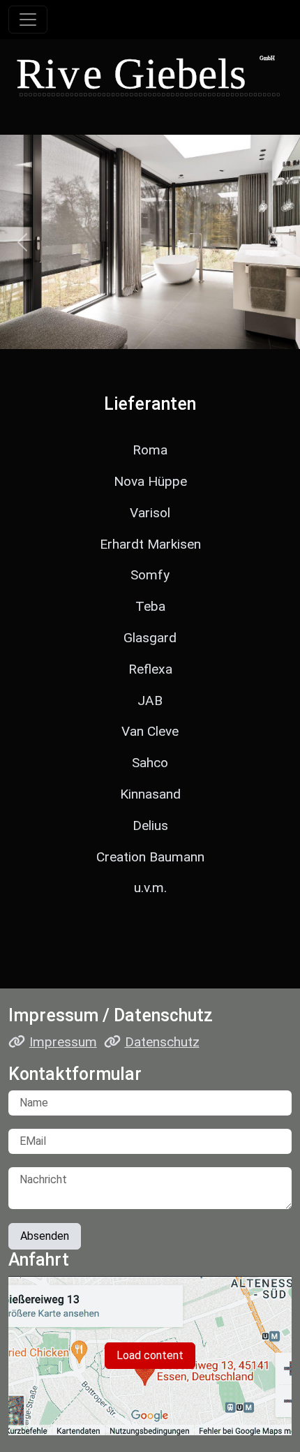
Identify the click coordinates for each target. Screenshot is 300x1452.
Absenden (44, 1236)
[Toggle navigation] (27, 20)
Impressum (63, 1042)
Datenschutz (162, 1042)
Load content (150, 1355)
